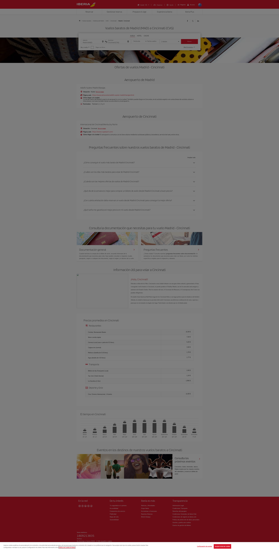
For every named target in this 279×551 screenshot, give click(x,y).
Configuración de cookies (204, 546)
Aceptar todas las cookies (222, 546)
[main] (139, 546)
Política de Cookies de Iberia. (67, 547)
